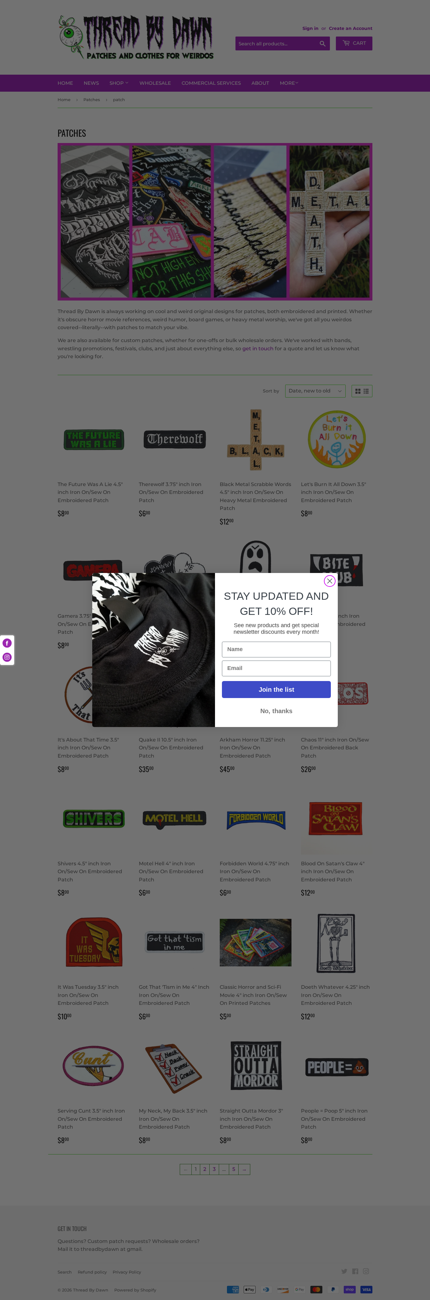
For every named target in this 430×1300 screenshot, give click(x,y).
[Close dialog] (329, 581)
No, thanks (276, 710)
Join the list (276, 689)
